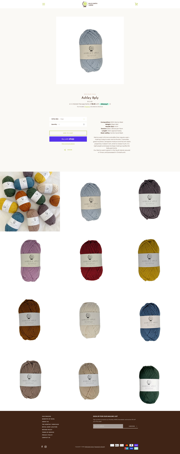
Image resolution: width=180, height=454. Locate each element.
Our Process (46, 416)
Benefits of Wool (48, 419)
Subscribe (132, 426)
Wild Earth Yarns (89, 446)
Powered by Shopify (99, 446)
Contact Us (46, 437)
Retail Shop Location (49, 427)
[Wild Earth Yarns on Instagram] (45, 446)
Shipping (87, 106)
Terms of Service (48, 432)
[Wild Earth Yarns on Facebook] (42, 446)
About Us (45, 421)
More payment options (68, 143)
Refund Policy (47, 429)
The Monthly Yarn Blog (50, 424)
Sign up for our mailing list (105, 416)
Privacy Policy (47, 435)
